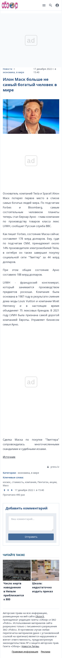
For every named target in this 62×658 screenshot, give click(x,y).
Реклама (45, 651)
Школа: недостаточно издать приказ (42, 587)
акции (53, 482)
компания (30, 482)
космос (7, 482)
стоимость (18, 482)
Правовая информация (25, 651)
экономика (9, 72)
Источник (9, 457)
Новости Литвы (30, 646)
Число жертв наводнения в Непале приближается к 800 (13, 591)
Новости (7, 68)
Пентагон (43, 482)
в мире (20, 72)
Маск (6, 485)
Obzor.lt (39, 616)
